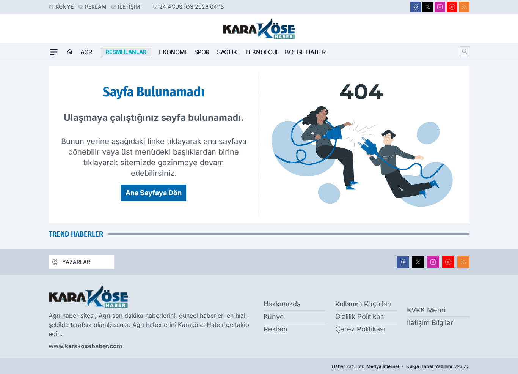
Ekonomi (172, 52)
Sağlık (227, 52)
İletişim (129, 6)
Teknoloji (261, 52)
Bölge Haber (305, 52)
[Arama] (464, 51)
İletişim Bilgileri (431, 323)
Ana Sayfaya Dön (154, 193)
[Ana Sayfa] (70, 52)
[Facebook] (415, 7)
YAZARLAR (76, 262)
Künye (64, 6)
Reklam (96, 6)
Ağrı (86, 52)
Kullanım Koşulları (363, 304)
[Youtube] (452, 7)
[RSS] (464, 7)
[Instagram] (440, 7)
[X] (427, 7)
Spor (201, 52)
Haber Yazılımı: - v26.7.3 (400, 366)
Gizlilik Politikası (360, 316)
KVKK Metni (426, 310)
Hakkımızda (282, 304)
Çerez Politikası (360, 329)
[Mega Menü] (54, 52)
